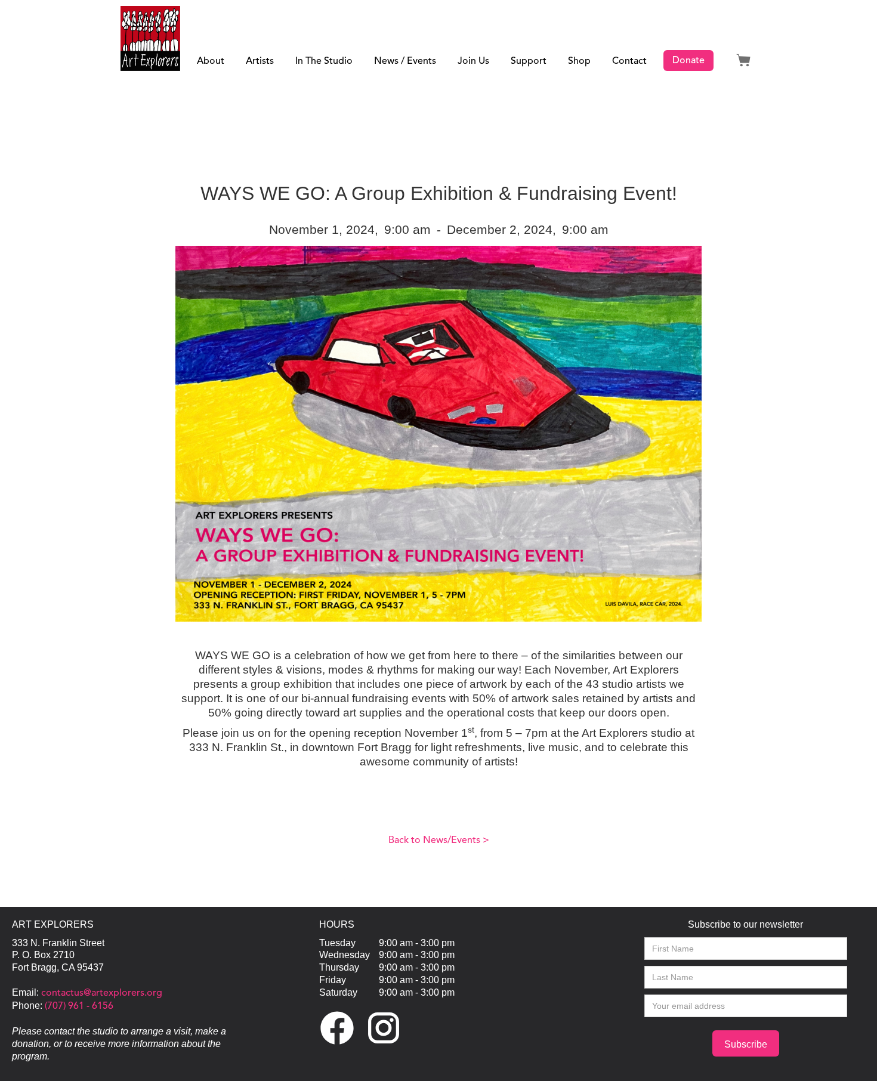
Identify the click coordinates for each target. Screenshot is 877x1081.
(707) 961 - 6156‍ (77, 1006)
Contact (629, 61)
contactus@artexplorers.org (100, 993)
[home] (150, 38)
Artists (260, 61)
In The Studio (324, 61)
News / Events (405, 61)
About (210, 61)
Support (528, 61)
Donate (688, 61)
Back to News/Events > (438, 840)
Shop (579, 61)
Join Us (473, 61)
